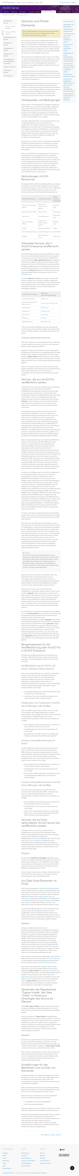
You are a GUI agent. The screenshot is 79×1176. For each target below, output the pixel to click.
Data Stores (30, 2)
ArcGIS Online (25, 1153)
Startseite (6, 11)
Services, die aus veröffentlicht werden (39, 840)
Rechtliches (44, 1173)
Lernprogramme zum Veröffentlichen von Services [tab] (9, 61)
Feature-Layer (54, 303)
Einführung (14, 11)
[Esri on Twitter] (60, 1155)
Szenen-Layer (44, 314)
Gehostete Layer (26, 274)
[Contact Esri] (68, 1155)
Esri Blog (42, 1158)
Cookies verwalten (35, 1173)
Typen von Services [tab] (10, 67)
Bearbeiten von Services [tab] (8, 49)
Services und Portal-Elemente (10, 33)
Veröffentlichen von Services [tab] (9, 38)
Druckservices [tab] (9, 76)
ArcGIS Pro (24, 1155)
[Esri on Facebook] (63, 1155)
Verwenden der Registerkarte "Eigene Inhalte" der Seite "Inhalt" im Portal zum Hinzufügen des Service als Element (69, 85)
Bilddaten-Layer (45, 311)
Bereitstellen (22, 11)
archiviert (44, 31)
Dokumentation (7, 1168)
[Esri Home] (62, 1150)
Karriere (42, 1155)
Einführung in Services (22, 15)
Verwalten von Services (48, 11)
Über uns (42, 1153)
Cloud (36, 2)
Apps (40, 2)
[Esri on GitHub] (65, 1155)
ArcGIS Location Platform (28, 1160)
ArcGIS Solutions (26, 1166)
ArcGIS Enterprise (9, 2)
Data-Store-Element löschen (48, 962)
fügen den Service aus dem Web (34, 1048)
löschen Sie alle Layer (53, 958)
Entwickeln (68, 11)
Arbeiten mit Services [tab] (7, 44)
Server (4, 1158)
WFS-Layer (44, 318)
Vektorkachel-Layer (46, 321)
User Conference (45, 1160)
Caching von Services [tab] (7, 71)
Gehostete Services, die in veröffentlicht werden (69, 38)
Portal (18, 2)
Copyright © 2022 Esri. (8, 1173)
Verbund (34, 63)
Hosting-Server (49, 147)
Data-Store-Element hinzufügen (49, 888)
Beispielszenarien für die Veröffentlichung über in (68, 57)
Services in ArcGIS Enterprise (10, 27)
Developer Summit (45, 1163)
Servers (24, 2)
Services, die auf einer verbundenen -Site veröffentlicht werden (68, 68)
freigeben (26, 565)
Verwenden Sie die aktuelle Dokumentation (34, 35)
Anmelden (67, 2)
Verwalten (60, 11)
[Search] (60, 2)
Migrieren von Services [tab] (8, 55)
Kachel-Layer (44, 298)
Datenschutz (27, 1173)
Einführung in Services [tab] (7, 22)
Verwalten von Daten (34, 11)
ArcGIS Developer (26, 1163)
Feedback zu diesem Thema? (52, 1135)
